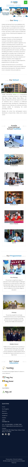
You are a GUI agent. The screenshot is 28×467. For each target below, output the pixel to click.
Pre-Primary (14, 277)
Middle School (14, 344)
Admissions (4, 413)
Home (3, 406)
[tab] (14, 368)
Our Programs (5, 409)
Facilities (4, 417)
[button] (2, 12)
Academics (4, 415)
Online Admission (10, 5)
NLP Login (18, 5)
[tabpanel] (14, 373)
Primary (14, 312)
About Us (4, 411)
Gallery (3, 420)
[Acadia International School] (14, 2)
